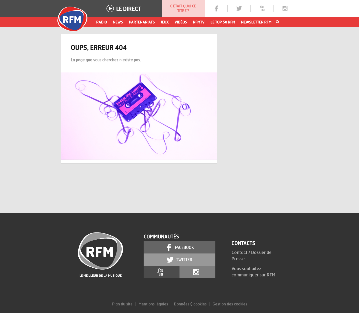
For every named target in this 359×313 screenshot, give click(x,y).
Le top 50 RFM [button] (223, 22)
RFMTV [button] (199, 22)
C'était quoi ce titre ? (183, 8)
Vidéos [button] (181, 22)
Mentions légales (153, 303)
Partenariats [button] (142, 22)
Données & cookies (190, 303)
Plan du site (122, 303)
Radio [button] (101, 22)
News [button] (118, 22)
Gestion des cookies (229, 303)
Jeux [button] (165, 22)
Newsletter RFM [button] (256, 22)
